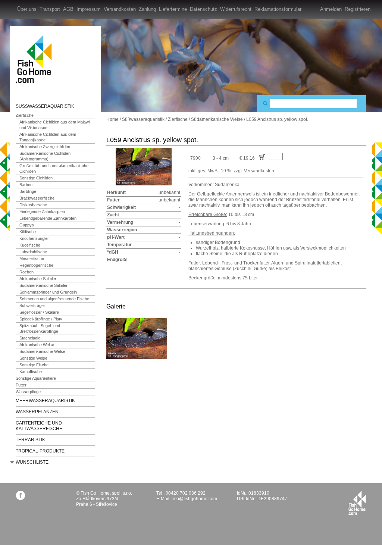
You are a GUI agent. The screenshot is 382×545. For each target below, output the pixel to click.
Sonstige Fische (33, 365)
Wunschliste (32, 462)
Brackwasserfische (36, 198)
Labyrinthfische (33, 252)
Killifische (27, 231)
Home (112, 119)
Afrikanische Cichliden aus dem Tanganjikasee (47, 137)
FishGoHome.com (36, 59)
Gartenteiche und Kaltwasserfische (39, 425)
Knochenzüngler (34, 238)
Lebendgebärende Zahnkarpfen (47, 218)
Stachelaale (29, 338)
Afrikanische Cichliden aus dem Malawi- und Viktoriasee (55, 125)
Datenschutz (203, 9)
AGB (68, 9)
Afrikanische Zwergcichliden (44, 146)
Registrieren (357, 9)
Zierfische (25, 115)
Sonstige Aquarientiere (36, 378)
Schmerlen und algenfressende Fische (54, 299)
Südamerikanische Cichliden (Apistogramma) (45, 156)
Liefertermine (173, 9)
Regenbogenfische (36, 265)
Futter (21, 385)
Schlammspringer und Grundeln (48, 292)
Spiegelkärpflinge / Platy (40, 319)
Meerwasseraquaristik (45, 400)
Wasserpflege (28, 391)
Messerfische (31, 258)
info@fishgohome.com (194, 498)
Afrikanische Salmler (37, 278)
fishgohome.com (356, 503)
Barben (25, 184)
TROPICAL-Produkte (40, 451)
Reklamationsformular (277, 9)
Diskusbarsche (33, 205)
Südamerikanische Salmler (43, 285)
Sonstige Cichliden (36, 178)
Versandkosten (120, 9)
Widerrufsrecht (235, 9)
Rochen (26, 272)
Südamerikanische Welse (42, 351)
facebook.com (20, 495)
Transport (50, 9)
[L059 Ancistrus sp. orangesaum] (136, 338)
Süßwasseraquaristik (45, 106)
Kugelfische (29, 245)
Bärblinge (27, 191)
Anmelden (331, 9)
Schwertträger (32, 305)
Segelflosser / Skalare (39, 312)
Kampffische (30, 371)
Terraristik (30, 439)
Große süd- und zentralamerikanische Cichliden (53, 168)
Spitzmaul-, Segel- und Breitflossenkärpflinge (39, 328)
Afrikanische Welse (36, 344)
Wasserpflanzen (37, 411)
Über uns (27, 9)
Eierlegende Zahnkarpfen (42, 211)
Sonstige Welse (33, 358)
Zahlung (147, 9)
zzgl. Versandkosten (254, 170)
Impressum (88, 9)
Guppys (26, 225)
